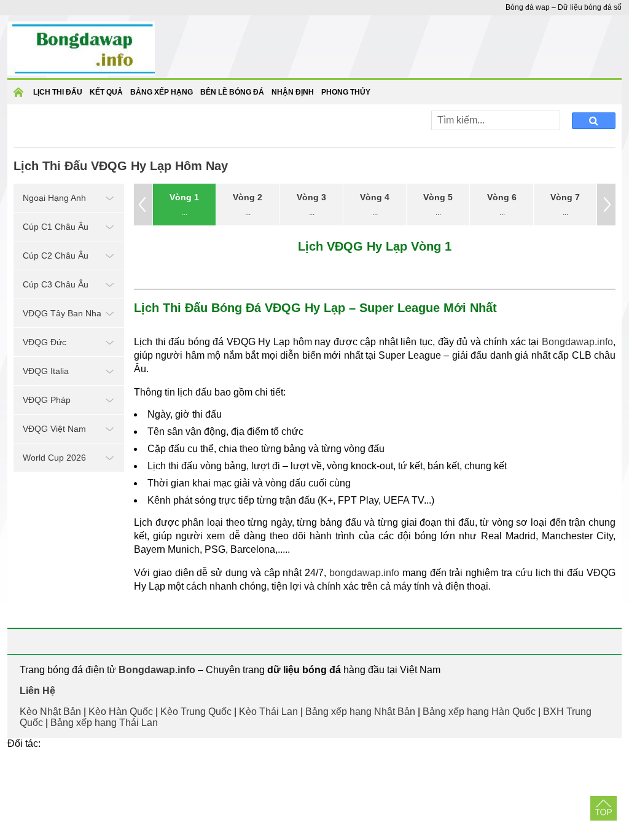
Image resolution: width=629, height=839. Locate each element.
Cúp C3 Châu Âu (55, 284)
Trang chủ (20, 96)
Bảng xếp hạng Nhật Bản (360, 711)
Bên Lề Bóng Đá (232, 92)
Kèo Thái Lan (268, 711)
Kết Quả (106, 92)
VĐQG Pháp (47, 400)
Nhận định (293, 92)
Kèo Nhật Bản (50, 711)
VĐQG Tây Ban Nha (62, 313)
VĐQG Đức (44, 342)
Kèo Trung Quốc (196, 711)
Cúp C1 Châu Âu (55, 227)
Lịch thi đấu (57, 92)
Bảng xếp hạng (161, 92)
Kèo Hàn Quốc (120, 711)
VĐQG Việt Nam (54, 429)
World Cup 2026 (54, 457)
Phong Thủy (345, 92)
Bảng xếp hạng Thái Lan (104, 722)
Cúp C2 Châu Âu (55, 255)
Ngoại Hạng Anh (54, 198)
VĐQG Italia (46, 371)
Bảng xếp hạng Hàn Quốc (479, 711)
